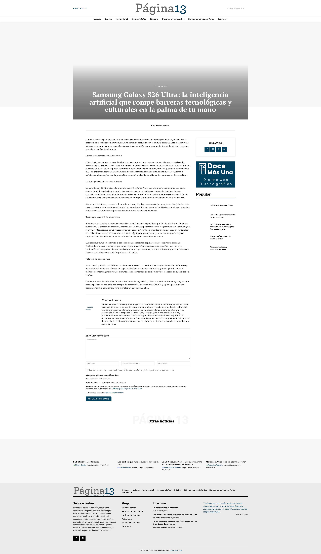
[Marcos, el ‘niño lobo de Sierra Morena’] (202, 237)
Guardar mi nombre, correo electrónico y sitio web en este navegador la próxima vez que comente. (131, 370)
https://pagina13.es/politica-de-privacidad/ (127, 389)
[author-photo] (80, 465)
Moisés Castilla (92, 465)
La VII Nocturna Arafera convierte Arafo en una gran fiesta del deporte (222, 226)
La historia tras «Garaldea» (221, 205)
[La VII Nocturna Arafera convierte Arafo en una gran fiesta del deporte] (202, 227)
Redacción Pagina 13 (231, 465)
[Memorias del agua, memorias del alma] (202, 248)
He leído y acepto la (106, 392)
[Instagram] (83, 538)
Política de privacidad (114, 392)
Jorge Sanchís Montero (190, 468)
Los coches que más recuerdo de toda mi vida (222, 215)
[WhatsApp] (224, 149)
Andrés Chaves (137, 468)
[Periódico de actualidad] (161, 9)
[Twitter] (212, 149)
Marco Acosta (162, 126)
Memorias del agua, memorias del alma (218, 248)
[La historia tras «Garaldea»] (202, 205)
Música (155, 511)
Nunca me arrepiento (161, 518)
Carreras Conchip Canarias (164, 527)
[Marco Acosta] (92, 311)
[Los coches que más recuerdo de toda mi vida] (202, 216)
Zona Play (160, 86)
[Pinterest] (218, 149)
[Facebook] (207, 149)
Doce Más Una (176, 550)
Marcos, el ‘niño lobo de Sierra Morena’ (220, 237)
